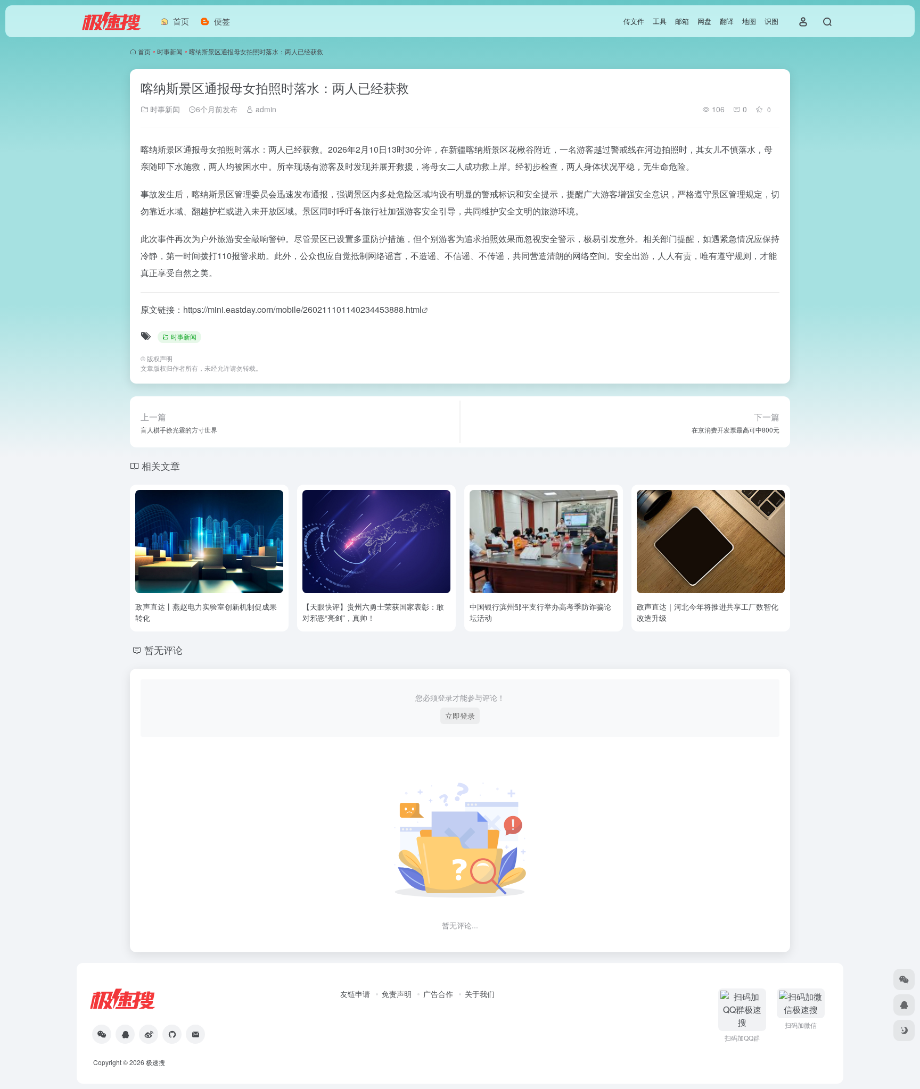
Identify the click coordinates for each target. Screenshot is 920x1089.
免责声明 (397, 993)
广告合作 (438, 993)
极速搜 (155, 1062)
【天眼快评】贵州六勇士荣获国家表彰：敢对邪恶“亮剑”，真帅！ (373, 612)
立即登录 (460, 715)
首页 (144, 51)
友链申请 (355, 993)
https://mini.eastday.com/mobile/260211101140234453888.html (302, 309)
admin (264, 109)
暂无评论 (163, 649)
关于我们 (480, 993)
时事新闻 (170, 51)
